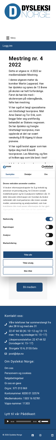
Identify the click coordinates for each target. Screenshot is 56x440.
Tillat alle (28, 255)
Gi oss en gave (13, 383)
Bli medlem (29, 287)
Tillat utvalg (28, 263)
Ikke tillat (28, 271)
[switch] (49, 227)
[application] (27, 421)
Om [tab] (46, 174)
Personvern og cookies (18, 373)
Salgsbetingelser (14, 378)
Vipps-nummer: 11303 (17, 403)
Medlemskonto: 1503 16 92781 (22, 398)
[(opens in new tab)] (28, 11)
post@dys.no (16, 353)
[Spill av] (8, 421)
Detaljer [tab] (28, 174)
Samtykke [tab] (10, 174)
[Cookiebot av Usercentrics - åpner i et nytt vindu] (41, 167)
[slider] (45, 421)
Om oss (9, 368)
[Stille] (39, 421)
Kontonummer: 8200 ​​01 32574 (22, 393)
